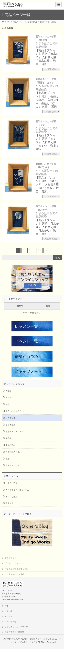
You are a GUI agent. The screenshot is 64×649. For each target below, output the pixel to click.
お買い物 (8, 611)
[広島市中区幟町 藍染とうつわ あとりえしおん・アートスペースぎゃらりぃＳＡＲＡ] (13, 6)
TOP (7, 606)
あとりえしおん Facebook (16, 627)
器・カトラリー (12, 465)
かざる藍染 (43, 43)
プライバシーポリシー (14, 563)
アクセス (8, 616)
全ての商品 (10, 445)
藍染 (44, 46)
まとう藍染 (10, 425)
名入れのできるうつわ (15, 411)
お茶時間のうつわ (13, 452)
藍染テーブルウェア (14, 431)
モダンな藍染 (11, 496)
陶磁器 (8, 391)
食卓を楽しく (11, 503)
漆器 (8, 404)
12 (39, 250)
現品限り (9, 438)
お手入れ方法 (11, 483)
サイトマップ (10, 558)
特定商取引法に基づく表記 (16, 569)
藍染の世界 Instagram (14, 632)
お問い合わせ (10, 621)
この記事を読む (50, 69)
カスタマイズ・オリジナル (17, 490)
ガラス (8, 397)
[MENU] (58, 4)
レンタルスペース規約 (14, 574)
